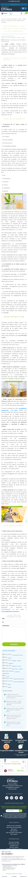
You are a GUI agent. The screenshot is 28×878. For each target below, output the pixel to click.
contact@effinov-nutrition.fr (12, 787)
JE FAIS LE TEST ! (14, 4)
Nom (3, 618)
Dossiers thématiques (11, 19)
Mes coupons (14, 834)
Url (3, 622)
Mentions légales (14, 847)
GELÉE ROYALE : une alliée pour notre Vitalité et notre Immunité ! (13, 20)
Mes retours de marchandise (14, 827)
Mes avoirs (14, 829)
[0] (25, 13)
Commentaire (5, 625)
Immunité (19, 37)
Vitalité (19, 19)
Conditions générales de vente (14, 849)
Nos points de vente (14, 843)
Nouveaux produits (14, 842)
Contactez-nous (14, 845)
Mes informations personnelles (14, 832)
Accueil (3, 19)
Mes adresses (14, 830)
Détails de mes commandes (14, 825)
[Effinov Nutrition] (6, 8)
